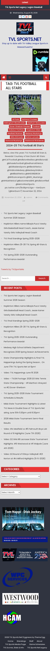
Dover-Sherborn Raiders (20, 126)
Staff (31, 641)
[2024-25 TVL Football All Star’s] (25, 104)
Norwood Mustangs (14, 140)
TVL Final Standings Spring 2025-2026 (22, 238)
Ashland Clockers (29, 119)
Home (10, 641)
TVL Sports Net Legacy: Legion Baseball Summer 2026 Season (22, 215)
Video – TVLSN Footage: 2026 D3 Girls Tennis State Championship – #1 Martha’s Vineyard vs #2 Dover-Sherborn (25, 383)
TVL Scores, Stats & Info (13, 647)
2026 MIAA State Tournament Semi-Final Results (23, 420)
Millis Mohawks (17, 137)
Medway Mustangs (33, 133)
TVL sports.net (25, 39)
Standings (21, 641)
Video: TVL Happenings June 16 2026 (21, 372)
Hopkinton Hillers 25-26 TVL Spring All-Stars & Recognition (25, 246)
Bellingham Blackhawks (14, 123)
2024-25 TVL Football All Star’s (25, 145)
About (39, 641)
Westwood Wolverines (34, 140)
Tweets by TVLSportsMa (12, 269)
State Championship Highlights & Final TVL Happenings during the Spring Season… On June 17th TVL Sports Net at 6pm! (24, 362)
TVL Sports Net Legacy (37, 647)
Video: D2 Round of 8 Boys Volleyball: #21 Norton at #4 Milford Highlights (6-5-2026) (24, 456)
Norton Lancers (32, 137)
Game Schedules (37, 644)
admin (29, 197)
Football (36, 126)
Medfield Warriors (15, 133)
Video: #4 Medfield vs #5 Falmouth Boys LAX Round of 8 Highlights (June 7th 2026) (25, 431)
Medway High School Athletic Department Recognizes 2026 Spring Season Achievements (26, 349)
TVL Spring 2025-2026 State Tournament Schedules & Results (23, 395)
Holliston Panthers (16, 130)
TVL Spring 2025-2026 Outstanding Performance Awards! (20, 257)
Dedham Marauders (36, 123)
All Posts (15, 119)
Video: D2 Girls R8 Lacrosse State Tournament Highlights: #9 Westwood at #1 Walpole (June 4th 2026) (26, 444)
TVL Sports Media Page (15, 644)
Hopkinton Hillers (34, 130)
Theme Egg (40, 637)
